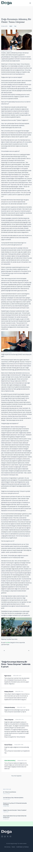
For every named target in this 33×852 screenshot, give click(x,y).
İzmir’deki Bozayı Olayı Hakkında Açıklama (13, 797)
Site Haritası (7, 847)
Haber (11, 26)
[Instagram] (2, 837)
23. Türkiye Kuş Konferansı (9, 792)
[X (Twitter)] (8, 837)
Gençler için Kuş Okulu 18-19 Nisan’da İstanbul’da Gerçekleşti (15, 803)
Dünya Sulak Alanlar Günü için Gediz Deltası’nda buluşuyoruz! (14, 816)
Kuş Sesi (7, 642)
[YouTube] (10, 837)
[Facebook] (5, 837)
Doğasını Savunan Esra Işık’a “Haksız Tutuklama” (15, 810)
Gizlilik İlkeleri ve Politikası (22, 847)
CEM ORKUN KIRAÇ (10, 760)
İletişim (13, 847)
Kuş (15, 26)
